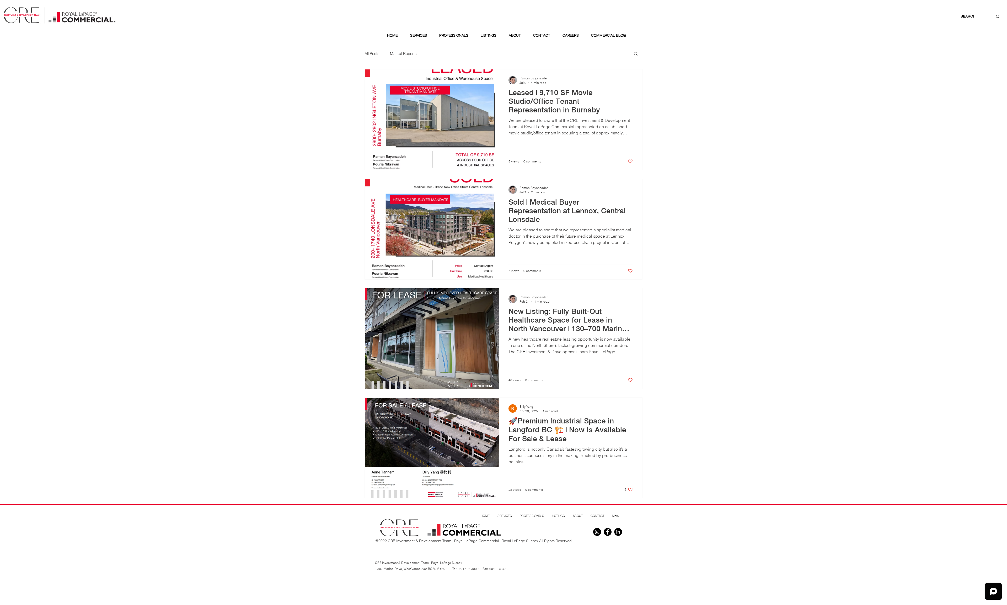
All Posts (372, 53)
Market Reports (403, 53)
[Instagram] (597, 532)
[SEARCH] (998, 16)
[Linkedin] (618, 532)
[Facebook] (608, 532)
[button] (635, 54)
